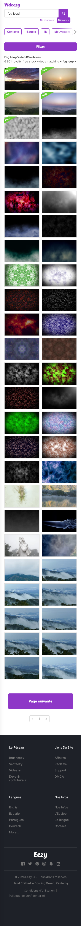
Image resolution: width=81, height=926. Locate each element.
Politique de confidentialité (27, 895)
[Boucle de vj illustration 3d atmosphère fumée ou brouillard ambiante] (22, 324)
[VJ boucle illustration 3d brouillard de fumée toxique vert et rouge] (59, 373)
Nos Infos (61, 807)
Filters (40, 46)
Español (14, 813)
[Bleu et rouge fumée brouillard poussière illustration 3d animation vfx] (59, 423)
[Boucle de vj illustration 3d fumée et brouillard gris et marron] (22, 447)
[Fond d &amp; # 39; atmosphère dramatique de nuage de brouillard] (59, 202)
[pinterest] (37, 864)
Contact (60, 826)
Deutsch (15, 826)
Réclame (61, 764)
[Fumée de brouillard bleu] (59, 472)
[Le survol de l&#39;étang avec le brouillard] (59, 545)
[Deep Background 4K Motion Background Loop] (22, 152)
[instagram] (44, 864)
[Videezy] (12, 5)
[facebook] (23, 864)
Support (60, 770)
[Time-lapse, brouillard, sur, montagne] (22, 570)
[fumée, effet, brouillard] (59, 521)
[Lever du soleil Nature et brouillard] (59, 496)
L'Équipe (61, 813)
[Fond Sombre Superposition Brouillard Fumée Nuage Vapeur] (59, 398)
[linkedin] (58, 864)
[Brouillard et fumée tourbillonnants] (22, 177)
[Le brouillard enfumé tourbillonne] (59, 152)
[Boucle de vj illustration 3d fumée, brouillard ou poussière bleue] (59, 324)
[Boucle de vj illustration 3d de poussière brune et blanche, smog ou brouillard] (59, 447)
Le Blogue (62, 820)
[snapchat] (51, 864)
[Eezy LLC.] (40, 855)
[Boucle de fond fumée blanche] (22, 128)
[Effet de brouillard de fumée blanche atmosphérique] (22, 521)
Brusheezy (16, 758)
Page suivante (40, 701)
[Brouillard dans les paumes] (22, 496)
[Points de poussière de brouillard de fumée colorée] (22, 202)
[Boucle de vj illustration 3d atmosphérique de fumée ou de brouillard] (22, 300)
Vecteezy (15, 764)
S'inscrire (63, 20)
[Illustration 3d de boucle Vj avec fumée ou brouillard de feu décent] (22, 398)
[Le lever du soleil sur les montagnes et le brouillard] (22, 79)
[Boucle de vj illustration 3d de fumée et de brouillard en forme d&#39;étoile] (59, 349)
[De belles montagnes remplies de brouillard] (59, 570)
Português (16, 820)
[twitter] (30, 864)
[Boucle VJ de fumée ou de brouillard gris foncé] (22, 373)
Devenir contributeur (17, 778)
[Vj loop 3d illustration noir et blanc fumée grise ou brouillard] (22, 472)
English (14, 807)
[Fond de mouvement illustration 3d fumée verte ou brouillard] (22, 423)
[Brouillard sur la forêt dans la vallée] (59, 79)
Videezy (15, 770)
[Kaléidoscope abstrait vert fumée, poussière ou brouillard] (22, 275)
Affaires (60, 758)
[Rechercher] (63, 13)
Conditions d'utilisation (39, 890)
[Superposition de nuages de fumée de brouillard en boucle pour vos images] (59, 226)
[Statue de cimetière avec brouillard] (22, 545)
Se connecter (47, 20)
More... (14, 832)
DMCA (59, 776)
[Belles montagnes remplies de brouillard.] (22, 594)
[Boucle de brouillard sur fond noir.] (59, 128)
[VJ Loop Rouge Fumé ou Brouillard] (59, 177)
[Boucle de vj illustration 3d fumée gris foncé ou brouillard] (59, 300)
